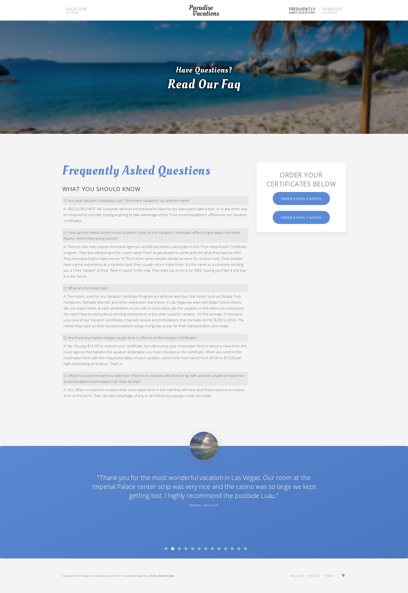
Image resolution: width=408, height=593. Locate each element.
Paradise (332, 10)
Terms (329, 576)
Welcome (297, 576)
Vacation (76, 10)
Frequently (302, 10)
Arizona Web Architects (161, 575)
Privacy (314, 576)
